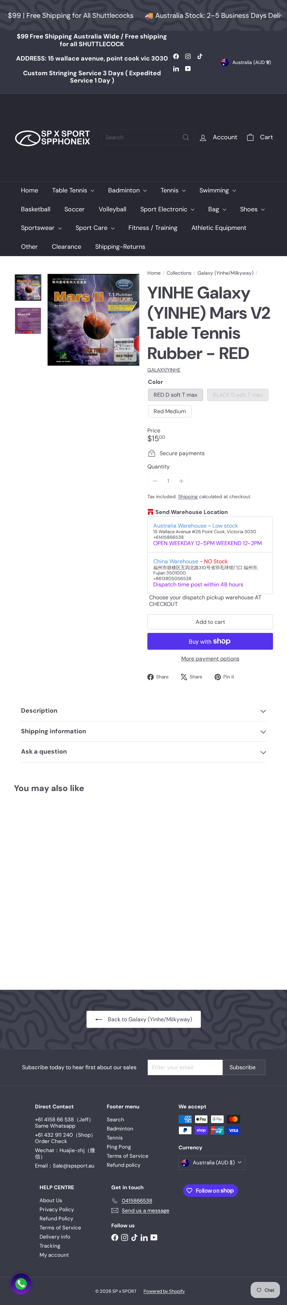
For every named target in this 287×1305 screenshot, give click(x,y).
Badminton (124, 190)
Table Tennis (70, 190)
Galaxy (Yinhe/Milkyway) (225, 273)
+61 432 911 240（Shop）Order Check (65, 1138)
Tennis (170, 190)
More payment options (210, 658)
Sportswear (38, 228)
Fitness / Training (152, 228)
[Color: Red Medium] (19, 871)
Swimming (215, 190)
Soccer (74, 209)
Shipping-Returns (120, 246)
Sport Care (92, 228)
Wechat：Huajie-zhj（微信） (65, 1153)
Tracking (50, 1245)
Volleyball (112, 209)
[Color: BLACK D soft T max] (33, 857)
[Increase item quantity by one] (181, 480)
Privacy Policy (57, 1209)
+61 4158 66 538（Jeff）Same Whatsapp (64, 1122)
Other (29, 246)
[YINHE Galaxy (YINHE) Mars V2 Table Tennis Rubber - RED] (32, 886)
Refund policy (123, 1165)
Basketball (35, 209)
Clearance (66, 246)
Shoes (249, 209)
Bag (214, 209)
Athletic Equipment (218, 228)
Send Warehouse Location (191, 512)
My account (54, 1254)
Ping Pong (119, 1146)
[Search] (185, 137)
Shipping (188, 497)
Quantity (158, 466)
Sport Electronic (164, 209)
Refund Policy (56, 1218)
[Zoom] (93, 320)
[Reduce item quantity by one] (154, 480)
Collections (179, 273)
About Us (51, 1200)
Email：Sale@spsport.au (64, 1165)
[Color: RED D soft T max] (19, 857)
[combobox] (148, 137)
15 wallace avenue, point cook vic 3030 (92, 58)
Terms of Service (127, 1155)
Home (29, 190)
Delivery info (55, 1236)
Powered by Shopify (164, 1291)
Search (115, 1119)
